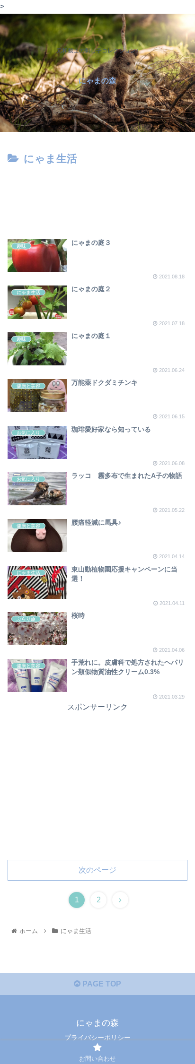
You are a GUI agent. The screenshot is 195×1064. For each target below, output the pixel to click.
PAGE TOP (100, 984)
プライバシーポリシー (97, 1037)
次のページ (97, 870)
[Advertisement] (97, 196)
